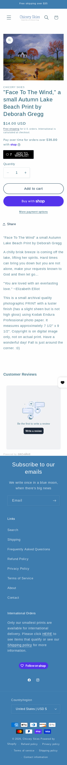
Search (12, 530)
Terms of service (24, 750)
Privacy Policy (18, 568)
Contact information (36, 757)
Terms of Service (20, 578)
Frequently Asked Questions (28, 549)
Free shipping (11, 129)
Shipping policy (19, 645)
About (11, 588)
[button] (9, 18)
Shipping (13, 539)
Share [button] (11, 224)
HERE (47, 634)
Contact (13, 597)
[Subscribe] (54, 500)
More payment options (33, 211)
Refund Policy (17, 559)
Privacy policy (51, 744)
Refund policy (29, 744)
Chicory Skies (31, 738)
